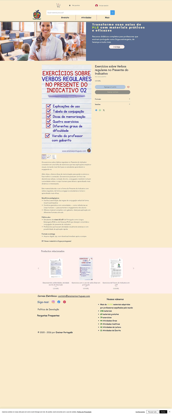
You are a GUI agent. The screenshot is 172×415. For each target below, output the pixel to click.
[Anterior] (38, 268)
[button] (58, 5)
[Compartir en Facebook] (96, 110)
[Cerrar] (169, 411)
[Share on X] (104, 110)
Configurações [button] (140, 412)
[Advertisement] (59, 385)
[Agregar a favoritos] (128, 87)
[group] (86, 274)
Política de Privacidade (84, 412)
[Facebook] (59, 302)
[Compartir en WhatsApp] (100, 110)
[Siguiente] (133, 268)
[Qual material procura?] (112, 12)
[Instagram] (53, 302)
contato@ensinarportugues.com (74, 295)
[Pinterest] (64, 302)
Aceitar (163, 412)
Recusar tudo (152, 412)
